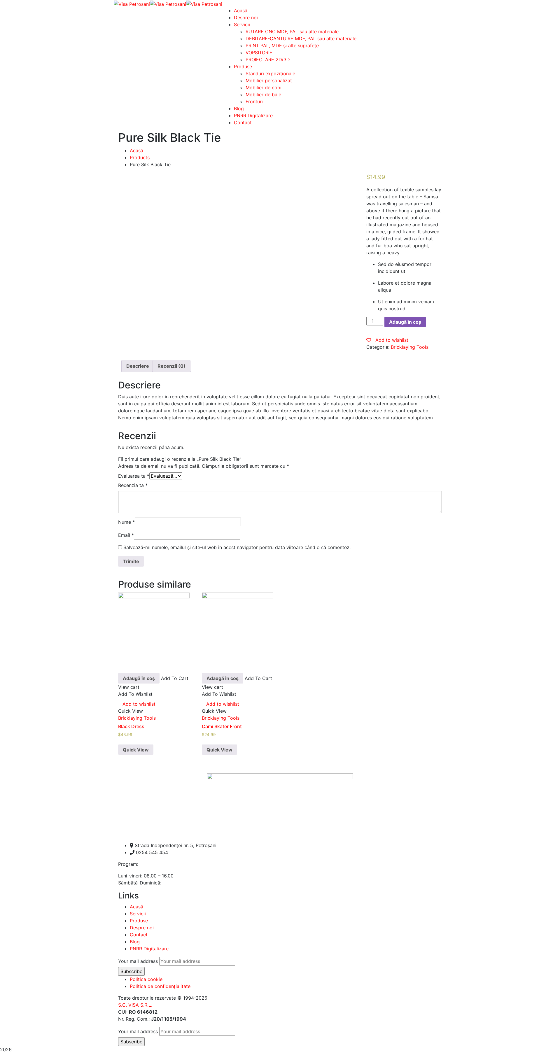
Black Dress (131, 726)
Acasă (136, 150)
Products (140, 157)
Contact (139, 935)
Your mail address (138, 961)
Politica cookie (146, 979)
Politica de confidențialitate (160, 986)
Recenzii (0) (172, 366)
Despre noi (142, 928)
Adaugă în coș (405, 322)
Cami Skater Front (222, 726)
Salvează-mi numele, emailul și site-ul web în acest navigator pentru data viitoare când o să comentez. (237, 547)
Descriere (137, 366)
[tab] (137, 366)
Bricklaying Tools (409, 347)
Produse (139, 921)
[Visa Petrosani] (132, 3)
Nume (126, 522)
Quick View (136, 750)
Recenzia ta (133, 485)
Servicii (138, 914)
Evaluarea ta (133, 476)
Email (126, 535)
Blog (135, 942)
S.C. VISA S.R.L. (135, 1005)
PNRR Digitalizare (149, 949)
